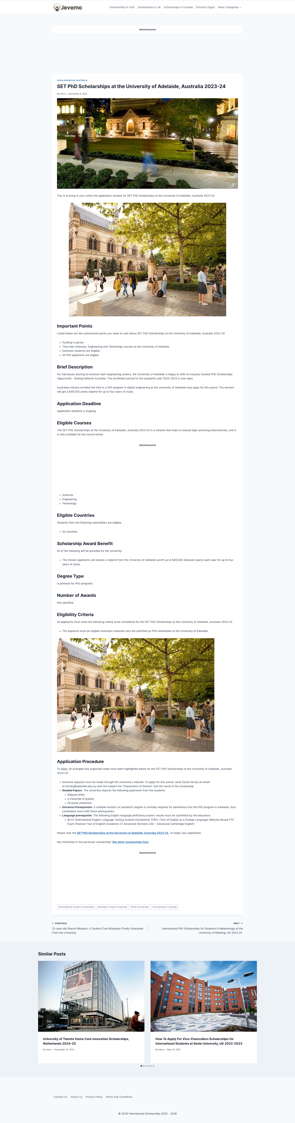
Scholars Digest (205, 7)
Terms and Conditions (119, 1096)
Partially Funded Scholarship (112, 907)
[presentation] (91, 996)
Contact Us (60, 1096)
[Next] (252, 1012)
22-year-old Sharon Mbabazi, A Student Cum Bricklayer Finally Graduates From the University (97, 928)
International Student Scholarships (76, 907)
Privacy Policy (93, 1096)
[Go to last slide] (43, 1012)
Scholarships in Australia (72, 80)
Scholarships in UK (149, 7)
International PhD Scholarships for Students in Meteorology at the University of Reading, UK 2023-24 (202, 928)
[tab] (141, 1066)
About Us (76, 1096)
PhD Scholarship (140, 907)
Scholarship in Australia (165, 907)
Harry (63, 94)
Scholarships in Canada (178, 7)
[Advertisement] (147, 52)
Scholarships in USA (122, 7)
